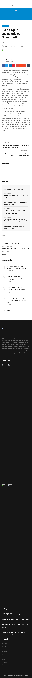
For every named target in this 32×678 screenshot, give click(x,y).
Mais (3, 665)
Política (3, 649)
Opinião (3, 660)
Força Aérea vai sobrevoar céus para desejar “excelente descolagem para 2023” (16, 220)
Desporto (4, 646)
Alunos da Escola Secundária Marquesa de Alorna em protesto (16, 267)
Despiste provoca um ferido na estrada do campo (16, 196)
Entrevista (4, 662)
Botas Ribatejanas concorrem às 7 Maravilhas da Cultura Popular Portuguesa (16, 278)
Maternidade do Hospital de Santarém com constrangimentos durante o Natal (18, 300)
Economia (4, 652)
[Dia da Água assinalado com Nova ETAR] (8, 52)
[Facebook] (11, 14)
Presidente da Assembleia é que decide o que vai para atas (15, 203)
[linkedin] (10, 65)
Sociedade (5, 26)
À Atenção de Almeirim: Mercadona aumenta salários (14, 227)
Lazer (3, 657)
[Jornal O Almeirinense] (16, 11)
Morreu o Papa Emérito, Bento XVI (13, 190)
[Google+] (17, 65)
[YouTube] (21, 14)
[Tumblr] (28, 65)
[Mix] (24, 65)
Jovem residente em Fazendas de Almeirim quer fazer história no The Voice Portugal (17, 289)
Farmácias (13, 673)
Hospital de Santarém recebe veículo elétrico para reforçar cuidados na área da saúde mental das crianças (16, 211)
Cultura (9, 310)
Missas (19, 673)
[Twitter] (17, 14)
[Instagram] (14, 14)
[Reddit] (21, 65)
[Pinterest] (13, 65)
